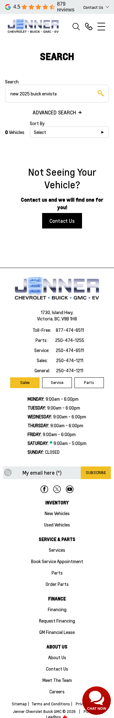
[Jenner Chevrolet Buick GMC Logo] (36, 26)
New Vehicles (57, 513)
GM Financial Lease (57, 632)
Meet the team (57, 680)
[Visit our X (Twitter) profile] (57, 489)
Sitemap (19, 704)
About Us (57, 657)
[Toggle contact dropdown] (107, 7)
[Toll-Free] (88, 26)
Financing (57, 609)
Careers (57, 691)
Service (57, 382)
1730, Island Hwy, (57, 312)
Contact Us (62, 220)
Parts (89, 382)
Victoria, (45, 318)
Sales (25, 382)
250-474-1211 (69, 360)
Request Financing (57, 621)
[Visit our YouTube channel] (69, 489)
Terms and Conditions (50, 704)
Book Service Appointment (57, 561)
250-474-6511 (70, 350)
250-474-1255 (69, 340)
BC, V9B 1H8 (65, 318)
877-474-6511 (70, 330)
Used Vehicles (57, 524)
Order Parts (57, 584)
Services (57, 550)
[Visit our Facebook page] (44, 489)
